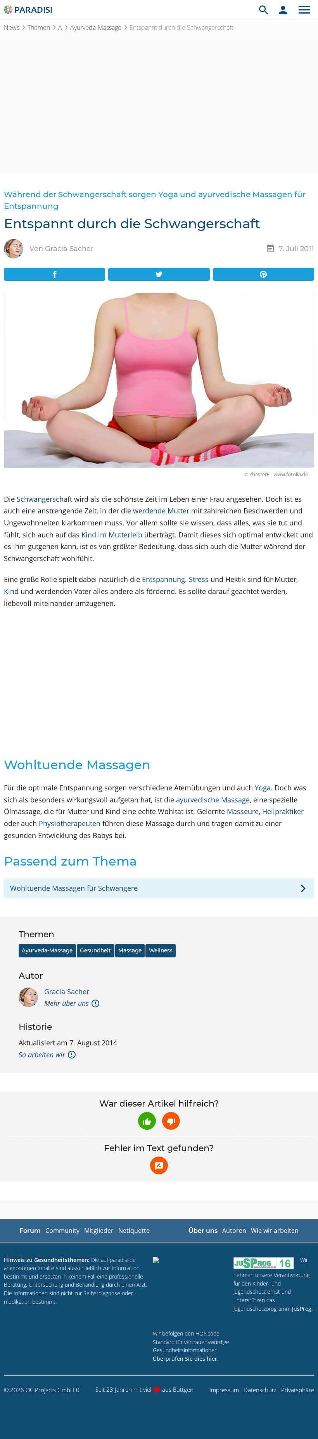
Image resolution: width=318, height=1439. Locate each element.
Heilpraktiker (283, 811)
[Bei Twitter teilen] (158, 274)
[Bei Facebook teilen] (54, 274)
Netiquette (134, 1230)
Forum (30, 1230)
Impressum (224, 1390)
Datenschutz (260, 1390)
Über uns (203, 1230)
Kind (11, 591)
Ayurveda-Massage (95, 27)
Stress (199, 579)
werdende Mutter (161, 510)
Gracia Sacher (66, 991)
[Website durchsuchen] (263, 9)
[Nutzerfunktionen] (283, 9)
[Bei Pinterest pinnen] (263, 274)
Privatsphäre (297, 1390)
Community (62, 1230)
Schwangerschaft (44, 499)
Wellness (161, 950)
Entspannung (163, 579)
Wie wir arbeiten (275, 1230)
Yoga (263, 787)
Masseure (243, 811)
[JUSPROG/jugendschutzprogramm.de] (263, 1263)
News (11, 27)
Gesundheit (95, 950)
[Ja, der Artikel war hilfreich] (147, 1121)
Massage (130, 950)
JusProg (301, 1308)
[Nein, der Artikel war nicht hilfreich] (171, 1121)
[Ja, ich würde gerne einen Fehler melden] (159, 1165)
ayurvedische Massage (213, 799)
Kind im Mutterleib (111, 534)
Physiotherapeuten (69, 823)
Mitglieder (99, 1230)
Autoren (234, 1230)
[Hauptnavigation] (304, 9)
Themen (39, 27)
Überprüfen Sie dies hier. (186, 1358)
